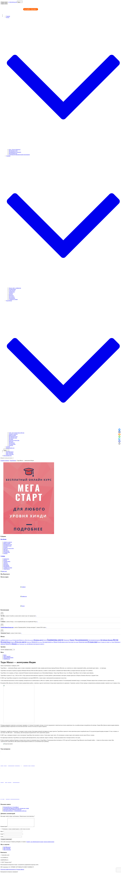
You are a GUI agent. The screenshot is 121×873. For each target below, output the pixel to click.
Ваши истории (12, 435)
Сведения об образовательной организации (19, 154)
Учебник (3, 556)
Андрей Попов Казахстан (7, 627)
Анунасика (10, 640)
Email (2, 834)
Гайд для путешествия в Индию (16, 432)
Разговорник (12, 298)
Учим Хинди (12, 290)
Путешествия (12, 444)
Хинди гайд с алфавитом (15, 288)
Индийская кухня (13, 150)
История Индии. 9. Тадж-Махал (11, 807)
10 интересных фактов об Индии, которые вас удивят (16, 808)
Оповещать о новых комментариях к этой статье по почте (16, 829)
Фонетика (11, 295)
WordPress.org (6, 658)
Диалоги (11, 293)
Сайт (2, 836)
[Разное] (28, 602)
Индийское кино (13, 437)
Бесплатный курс (13, 153)
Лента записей (6, 656)
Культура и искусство (14, 440)
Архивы (2, 649)
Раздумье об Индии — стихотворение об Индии (14, 810)
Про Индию (12, 442)
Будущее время (16, 640)
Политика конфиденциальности (8, 869)
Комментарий (4, 826)
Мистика (11, 441)
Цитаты (11, 294)
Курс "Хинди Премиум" (15, 149)
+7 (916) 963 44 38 (12, 2)
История (11, 439)
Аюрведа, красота (13, 434)
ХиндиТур (8, 644)
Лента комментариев (8, 657)
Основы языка (12, 289)
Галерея (8, 446)
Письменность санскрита (15, 152)
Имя (2, 831)
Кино (8, 642)
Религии (11, 445)
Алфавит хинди (4, 640)
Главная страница (5, 460)
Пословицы (12, 296)
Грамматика (12, 291)
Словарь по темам (13, 299)
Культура (13, 642)
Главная (8, 16)
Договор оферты (20, 869)
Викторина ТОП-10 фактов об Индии (12, 809)
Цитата (14, 644)
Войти (4, 655)
